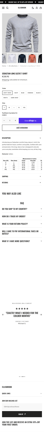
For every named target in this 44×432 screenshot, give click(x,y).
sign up (20, 414)
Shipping (5, 80)
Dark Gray (15, 98)
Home (4, 66)
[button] (33, 8)
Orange (31, 93)
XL (19, 108)
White (6, 98)
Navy (17, 93)
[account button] (37, 8)
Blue (23, 93)
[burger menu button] (3, 8)
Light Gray (7, 93)
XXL (25, 108)
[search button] (7, 8)
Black (39, 93)
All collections (13, 66)
